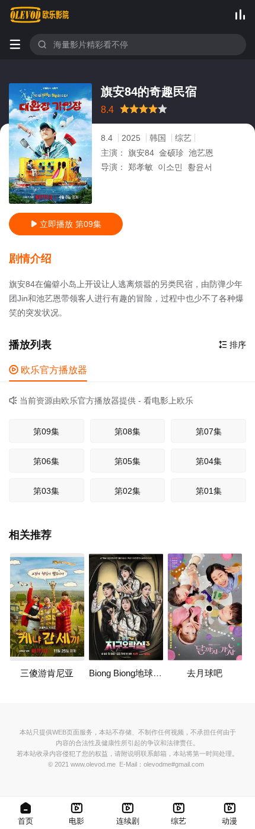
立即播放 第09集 (65, 224)
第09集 (46, 431)
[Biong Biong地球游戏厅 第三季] (126, 607)
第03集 (46, 491)
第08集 (127, 431)
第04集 (209, 461)
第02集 (127, 491)
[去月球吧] (205, 607)
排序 (232, 344)
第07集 (209, 431)
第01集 (209, 491)
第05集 (127, 461)
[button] (36, 259)
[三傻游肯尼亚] (47, 607)
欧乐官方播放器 (48, 370)
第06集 (46, 461)
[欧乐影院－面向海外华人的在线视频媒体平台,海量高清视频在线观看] (40, 15)
